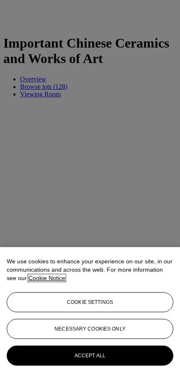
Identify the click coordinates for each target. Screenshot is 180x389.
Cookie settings (90, 302)
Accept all (90, 356)
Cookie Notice (46, 278)
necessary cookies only (90, 329)
